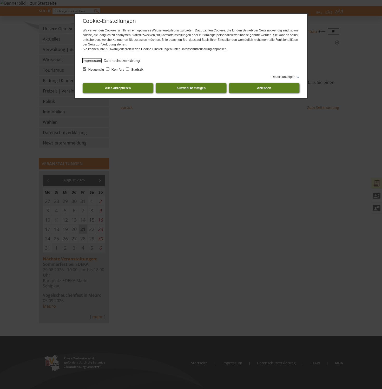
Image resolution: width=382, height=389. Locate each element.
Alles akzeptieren (118, 88)
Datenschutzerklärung (122, 60)
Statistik (136, 69)
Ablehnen (264, 88)
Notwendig (96, 69)
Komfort (117, 69)
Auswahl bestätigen (191, 88)
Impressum (92, 60)
